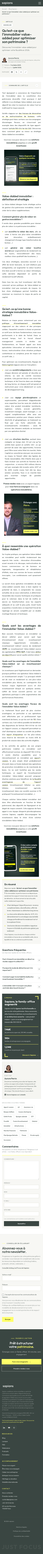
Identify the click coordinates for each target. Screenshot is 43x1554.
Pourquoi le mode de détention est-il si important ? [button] (18, 969)
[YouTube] (9, 1428)
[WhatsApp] (14, 1428)
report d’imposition (14, 734)
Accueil (4, 9)
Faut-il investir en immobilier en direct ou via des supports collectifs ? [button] (18, 960)
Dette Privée (8, 1116)
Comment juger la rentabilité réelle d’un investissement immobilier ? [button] (18, 978)
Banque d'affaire (9, 1112)
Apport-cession (9, 1107)
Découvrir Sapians (30, 1055)
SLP (23, 652)
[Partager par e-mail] (21, 72)
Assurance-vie (28, 1107)
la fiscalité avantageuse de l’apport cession (21, 782)
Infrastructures (19, 1126)
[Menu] (39, 3)
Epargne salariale (21, 1116)
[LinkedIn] (4, 1428)
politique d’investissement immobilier (21, 323)
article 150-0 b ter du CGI (20, 128)
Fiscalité (6, 1121)
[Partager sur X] (16, 72)
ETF (32, 1116)
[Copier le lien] (26, 72)
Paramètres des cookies (21, 1536)
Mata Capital (7, 365)
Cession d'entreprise (24, 1112)
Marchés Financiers (10, 1130)
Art (19, 1107)
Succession (7, 1140)
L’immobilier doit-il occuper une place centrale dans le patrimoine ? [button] (17, 987)
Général (34, 1121)
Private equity (34, 1135)
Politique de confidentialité (11, 1305)
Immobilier (7, 25)
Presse (24, 1135)
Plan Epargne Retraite (11, 1135)
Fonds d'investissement (20, 1121)
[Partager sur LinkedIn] (12, 72)
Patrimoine (23, 1130)
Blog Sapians (13, 9)
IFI (35, 719)
